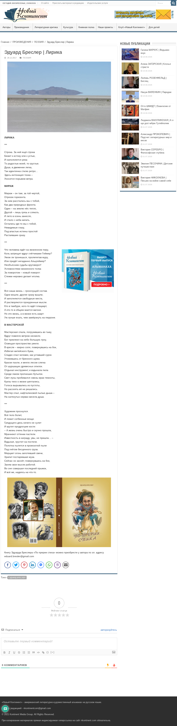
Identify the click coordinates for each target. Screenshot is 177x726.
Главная (5, 42)
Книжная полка (86, 27)
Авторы (6, 27)
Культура (68, 27)
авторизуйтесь (108, 629)
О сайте (45, 3)
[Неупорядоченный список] (28, 652)
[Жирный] (4, 652)
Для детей (154, 27)
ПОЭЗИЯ (39, 42)
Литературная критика (46, 27)
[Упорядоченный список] (23, 652)
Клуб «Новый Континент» (131, 27)
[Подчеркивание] (14, 652)
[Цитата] (33, 652)
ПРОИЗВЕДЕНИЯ (21, 42)
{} (47, 652)
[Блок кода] (38, 652)
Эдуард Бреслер (17, 578)
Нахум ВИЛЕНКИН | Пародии (156, 92)
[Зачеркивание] (19, 652)
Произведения (21, 27)
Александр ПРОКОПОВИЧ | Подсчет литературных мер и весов (156, 137)
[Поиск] (173, 3)
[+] (52, 652)
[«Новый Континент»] (26, 14)
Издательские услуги (97, 3)
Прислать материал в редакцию (68, 3)
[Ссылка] (43, 652)
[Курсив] (9, 652)
